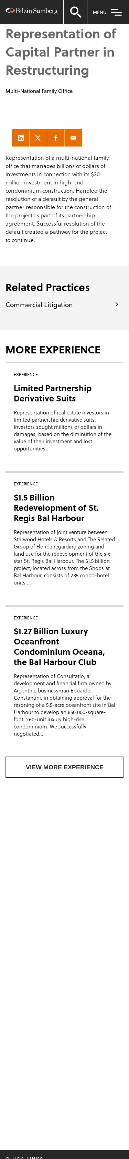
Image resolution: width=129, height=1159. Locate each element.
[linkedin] (20, 137)
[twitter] (38, 137)
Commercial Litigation (39, 304)
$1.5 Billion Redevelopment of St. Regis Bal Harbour (56, 507)
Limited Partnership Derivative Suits (53, 393)
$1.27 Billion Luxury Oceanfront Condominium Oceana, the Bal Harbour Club (59, 646)
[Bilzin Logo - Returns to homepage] (32, 12)
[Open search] (75, 12)
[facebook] (55, 137)
